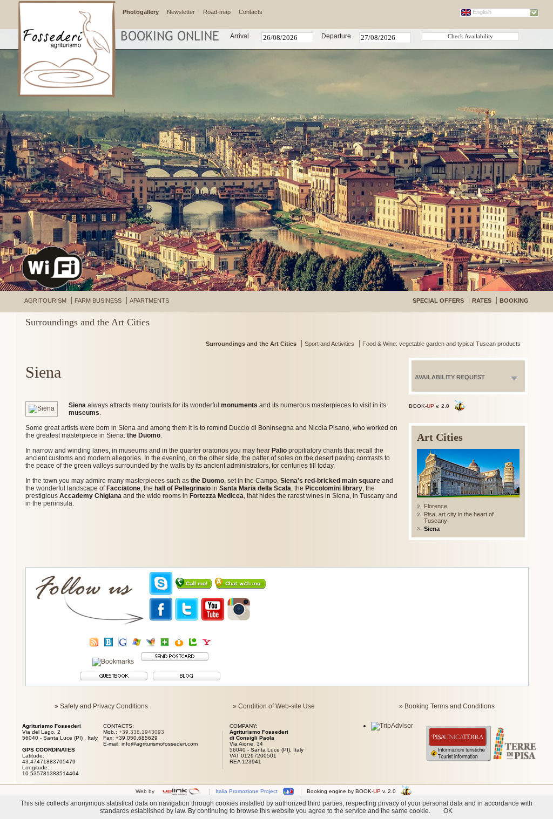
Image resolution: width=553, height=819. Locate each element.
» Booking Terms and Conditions (447, 706)
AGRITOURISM (45, 300)
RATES (481, 300)
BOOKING (514, 300)
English (482, 12)
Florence (435, 506)
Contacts (250, 12)
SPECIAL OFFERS (438, 300)
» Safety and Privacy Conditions (101, 706)
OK (448, 811)
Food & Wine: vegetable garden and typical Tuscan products (441, 343)
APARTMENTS (149, 300)
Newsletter (181, 12)
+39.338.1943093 (141, 732)
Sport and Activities (329, 343)
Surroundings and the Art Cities (251, 343)
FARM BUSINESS (98, 300)
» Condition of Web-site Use (274, 706)
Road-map (217, 12)
